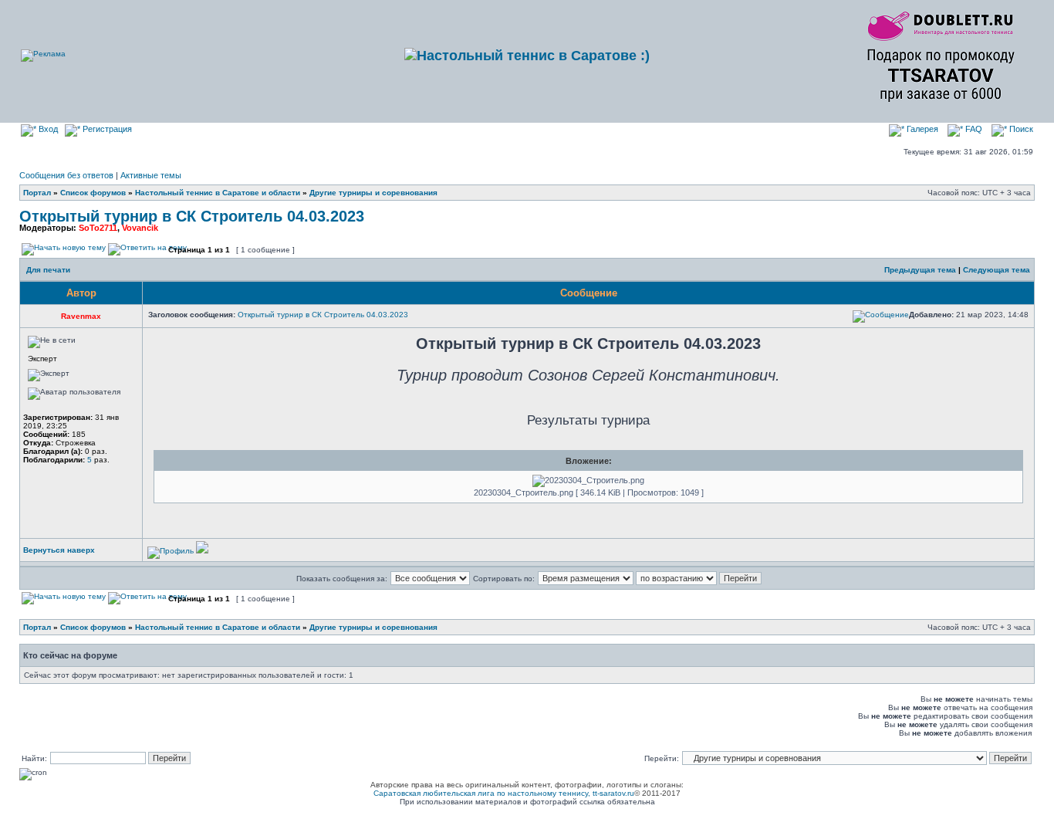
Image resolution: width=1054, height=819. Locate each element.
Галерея (921, 129)
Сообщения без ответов (66, 175)
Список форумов (93, 192)
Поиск (1020, 129)
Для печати (48, 270)
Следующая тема (996, 270)
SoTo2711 (98, 227)
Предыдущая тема (920, 270)
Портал (37, 192)
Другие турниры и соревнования (373, 192)
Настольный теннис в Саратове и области (217, 192)
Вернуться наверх (59, 550)
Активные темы (150, 175)
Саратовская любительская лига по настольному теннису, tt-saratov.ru (503, 793)
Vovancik (140, 227)
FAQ (972, 129)
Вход (47, 129)
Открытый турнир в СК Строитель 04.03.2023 (191, 216)
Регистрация (106, 129)
